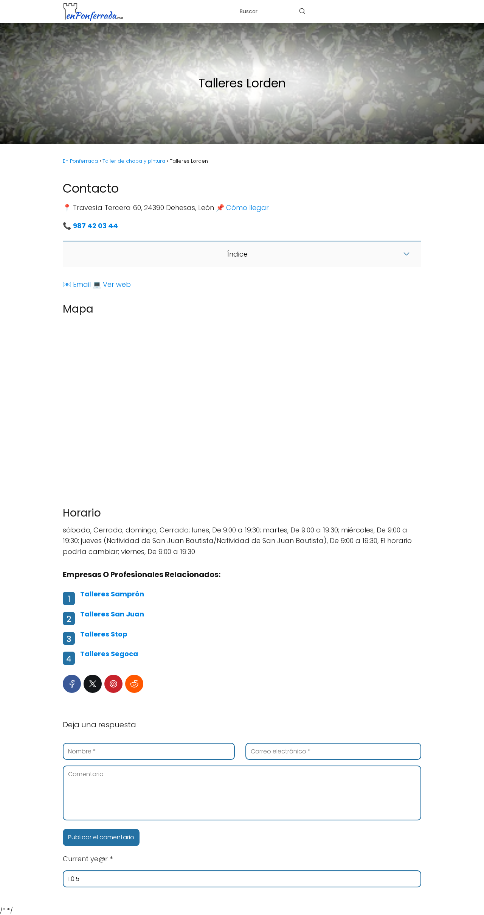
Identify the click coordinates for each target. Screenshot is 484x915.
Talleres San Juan (112, 614)
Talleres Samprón (112, 594)
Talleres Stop (103, 634)
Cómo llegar (247, 207)
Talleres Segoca (109, 653)
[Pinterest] (113, 684)
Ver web (117, 284)
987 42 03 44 (95, 225)
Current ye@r (88, 859)
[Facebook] (72, 684)
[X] (93, 684)
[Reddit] (134, 684)
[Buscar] (302, 11)
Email (82, 284)
